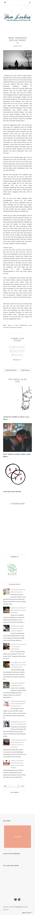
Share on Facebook (18, 347)
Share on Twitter (18, 351)
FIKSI (20, 359)
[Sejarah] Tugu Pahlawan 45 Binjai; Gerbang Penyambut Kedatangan (18, 610)
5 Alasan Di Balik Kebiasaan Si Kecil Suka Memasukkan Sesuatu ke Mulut (18, 703)
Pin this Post (18, 355)
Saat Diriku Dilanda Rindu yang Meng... (17, 455)
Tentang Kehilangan (12, 491)
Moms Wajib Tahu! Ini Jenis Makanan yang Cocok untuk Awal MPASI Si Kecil (18, 665)
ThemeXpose (18, 907)
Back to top (27, 912)
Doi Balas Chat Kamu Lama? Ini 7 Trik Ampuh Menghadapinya (18, 646)
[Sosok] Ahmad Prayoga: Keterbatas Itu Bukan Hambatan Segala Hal (17, 628)
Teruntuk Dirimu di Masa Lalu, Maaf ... (16, 418)
